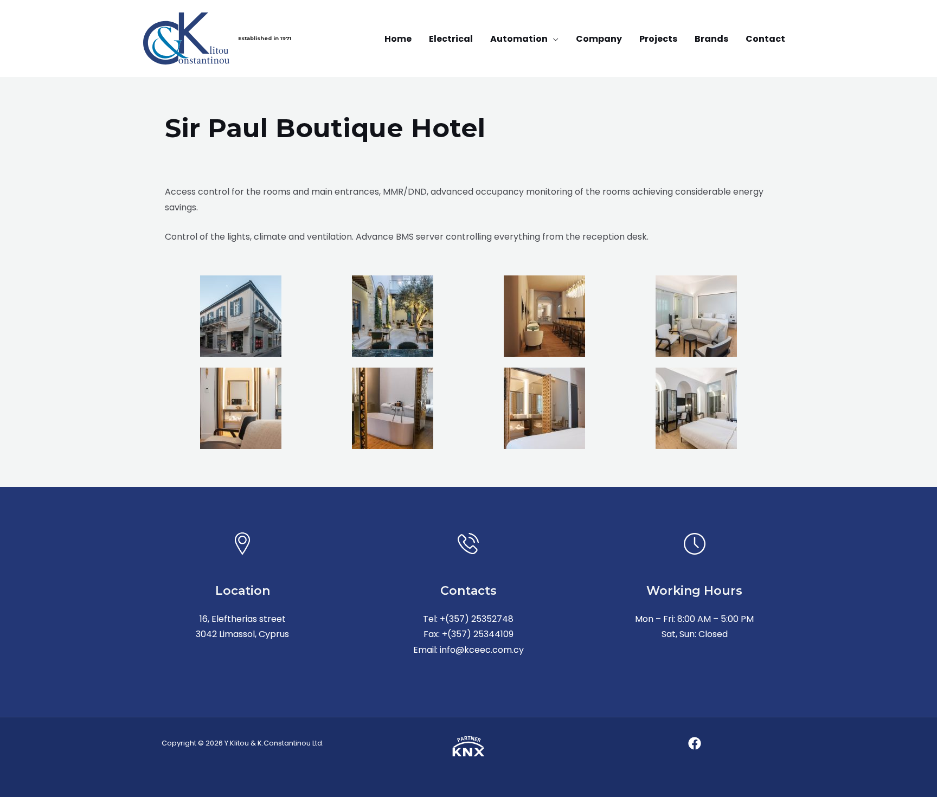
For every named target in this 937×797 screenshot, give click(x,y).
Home (398, 39)
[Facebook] (694, 743)
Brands (711, 39)
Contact (765, 39)
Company (599, 39)
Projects (658, 39)
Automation (519, 39)
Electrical (451, 39)
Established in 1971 (264, 38)
